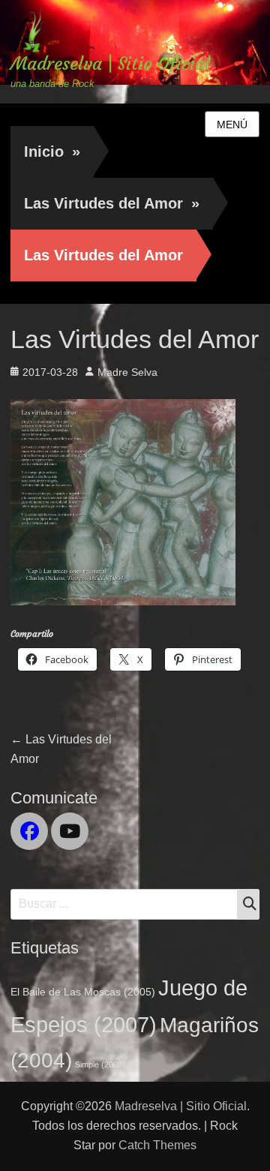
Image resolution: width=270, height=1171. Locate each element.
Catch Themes (157, 1145)
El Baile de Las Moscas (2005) (82, 992)
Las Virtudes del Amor (112, 203)
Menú (232, 125)
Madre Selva (128, 372)
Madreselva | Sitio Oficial (110, 64)
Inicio (52, 151)
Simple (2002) (100, 1064)
